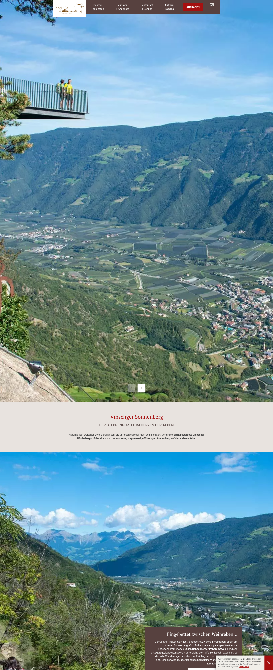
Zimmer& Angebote (122, 7)
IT (212, 9)
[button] (132, 388)
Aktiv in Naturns (169, 7)
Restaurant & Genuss (147, 7)
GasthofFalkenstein (98, 7)
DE (211, 4)
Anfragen (193, 7)
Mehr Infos (244, 666)
